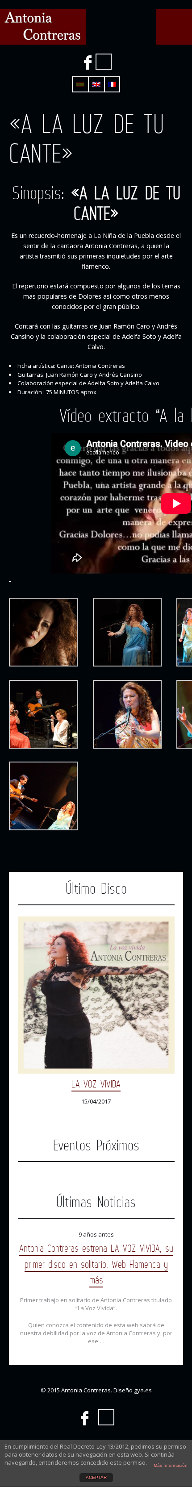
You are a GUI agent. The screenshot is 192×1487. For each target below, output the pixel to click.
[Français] (112, 84)
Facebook (87, 62)
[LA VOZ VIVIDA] (96, 995)
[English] (96, 84)
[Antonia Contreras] (43, 27)
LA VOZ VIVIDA (96, 1084)
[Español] (80, 84)
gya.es (143, 1390)
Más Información (171, 1465)
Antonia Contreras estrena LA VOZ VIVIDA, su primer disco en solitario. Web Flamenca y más (96, 1263)
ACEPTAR (96, 1477)
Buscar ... (104, 62)
